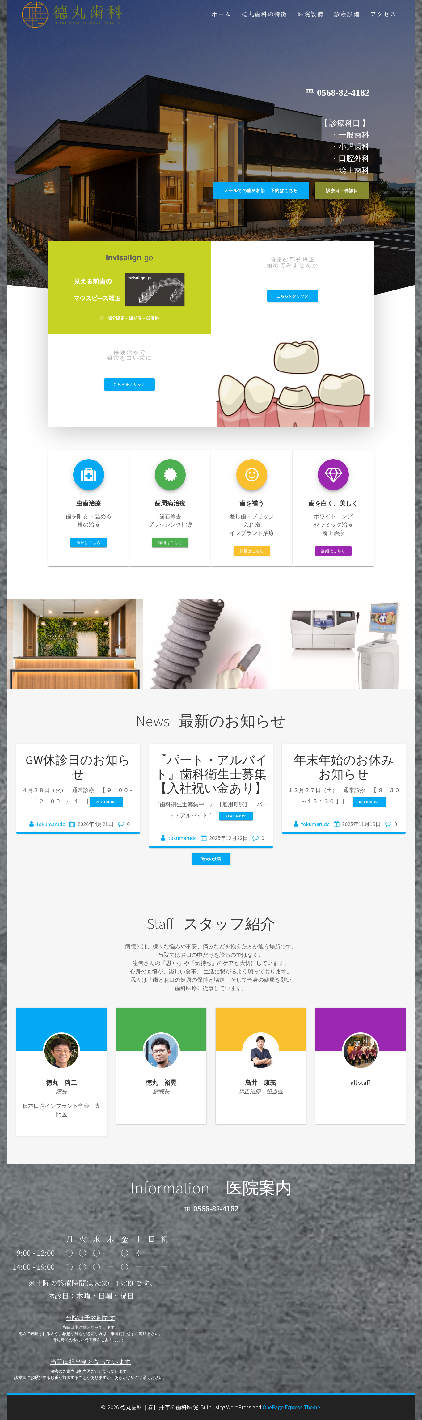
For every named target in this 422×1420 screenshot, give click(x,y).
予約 (75, 650)
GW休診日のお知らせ (78, 767)
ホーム (221, 14)
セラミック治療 (347, 650)
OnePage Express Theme (291, 1407)
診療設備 (347, 14)
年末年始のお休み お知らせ (350, 767)
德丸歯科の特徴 (264, 14)
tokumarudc (50, 824)
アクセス (383, 14)
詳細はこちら (89, 542)
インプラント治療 (211, 650)
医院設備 (311, 14)
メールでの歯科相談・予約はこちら (261, 190)
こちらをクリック (292, 296)
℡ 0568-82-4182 (211, 1208)
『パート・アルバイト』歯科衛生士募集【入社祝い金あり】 (211, 774)
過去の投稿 (211, 858)
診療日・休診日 (342, 190)
